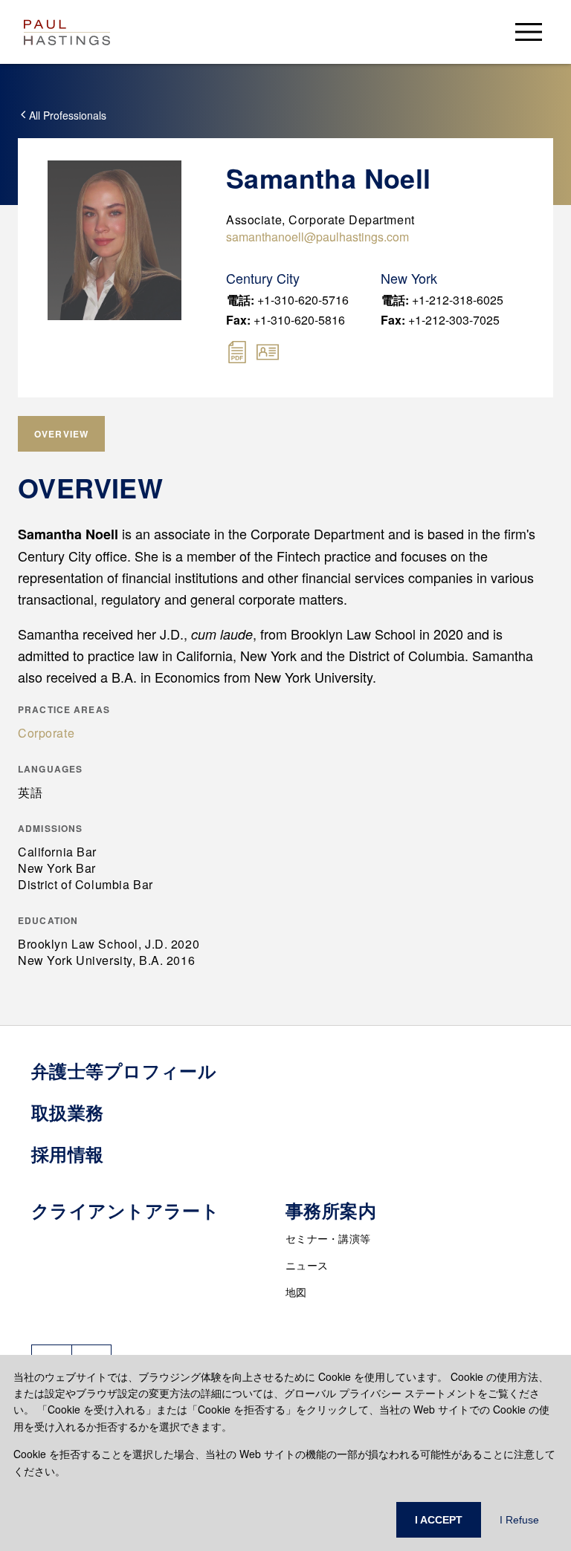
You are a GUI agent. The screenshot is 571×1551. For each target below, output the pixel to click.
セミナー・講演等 (328, 1238)
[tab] (61, 434)
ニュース (307, 1265)
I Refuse (519, 1520)
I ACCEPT (438, 1520)
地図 (296, 1291)
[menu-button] (528, 31)
